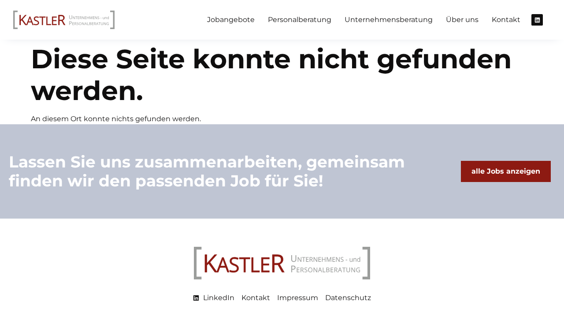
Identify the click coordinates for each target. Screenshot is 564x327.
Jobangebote (231, 19)
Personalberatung (299, 19)
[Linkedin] (537, 20)
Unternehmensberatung (389, 19)
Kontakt (506, 19)
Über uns (462, 19)
